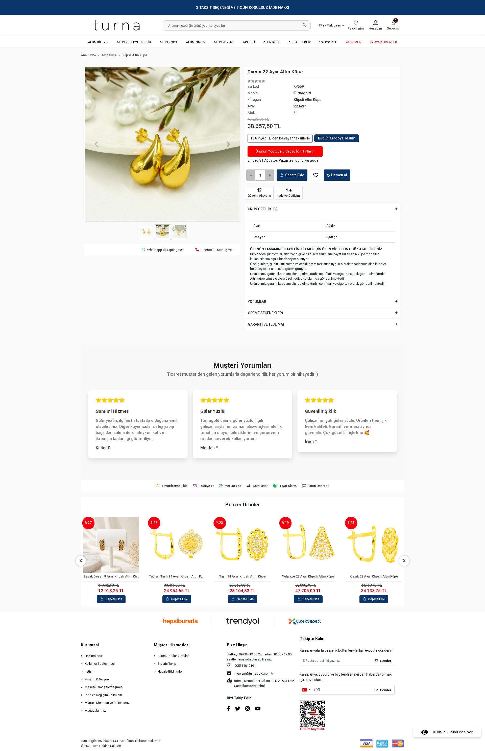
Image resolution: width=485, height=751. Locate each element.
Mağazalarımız (95, 710)
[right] (404, 560)
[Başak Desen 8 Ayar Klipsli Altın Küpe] (111, 545)
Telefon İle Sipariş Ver (217, 250)
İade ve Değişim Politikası (103, 695)
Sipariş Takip (167, 664)
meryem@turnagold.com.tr (253, 673)
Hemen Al (339, 175)
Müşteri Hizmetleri (171, 645)
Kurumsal (90, 645)
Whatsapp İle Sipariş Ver (165, 250)
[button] (393, 25)
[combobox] (306, 689)
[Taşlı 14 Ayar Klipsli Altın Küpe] (242, 545)
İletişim (90, 671)
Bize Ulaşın (237, 645)
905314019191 (245, 666)
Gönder (385, 661)
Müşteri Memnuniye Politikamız (107, 703)
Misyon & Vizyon (97, 679)
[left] (80, 560)
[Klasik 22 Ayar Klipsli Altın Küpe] (374, 545)
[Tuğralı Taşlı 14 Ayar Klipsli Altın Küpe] (177, 545)
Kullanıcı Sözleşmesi (100, 664)
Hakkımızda (93, 656)
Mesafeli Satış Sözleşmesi (104, 687)
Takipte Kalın (312, 638)
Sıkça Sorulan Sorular (173, 656)
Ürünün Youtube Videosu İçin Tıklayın (285, 151)
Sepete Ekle (294, 175)
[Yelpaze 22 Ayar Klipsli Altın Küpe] (308, 545)
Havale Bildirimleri (170, 671)
